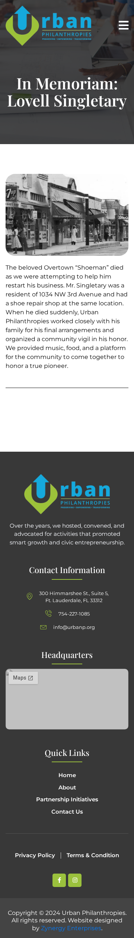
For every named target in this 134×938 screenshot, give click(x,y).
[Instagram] (75, 880)
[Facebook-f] (59, 880)
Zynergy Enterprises (71, 928)
